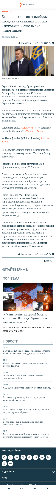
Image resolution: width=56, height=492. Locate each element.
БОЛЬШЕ (49, 441)
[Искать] (47, 488)
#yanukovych (27, 128)
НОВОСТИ (10, 341)
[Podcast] (4, 463)
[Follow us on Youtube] (16, 457)
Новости (7, 12)
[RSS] (48, 457)
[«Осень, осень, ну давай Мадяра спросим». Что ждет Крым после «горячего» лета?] (28, 297)
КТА (22, 489)
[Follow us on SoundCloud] (42, 457)
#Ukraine (30, 131)
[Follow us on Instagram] (23, 457)
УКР (34, 489)
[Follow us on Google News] (29, 457)
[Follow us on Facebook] (4, 457)
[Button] (24, 43)
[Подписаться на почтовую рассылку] (10, 463)
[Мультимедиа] (9, 488)
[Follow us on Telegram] (35, 457)
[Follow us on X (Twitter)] (10, 457)
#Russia (39, 131)
